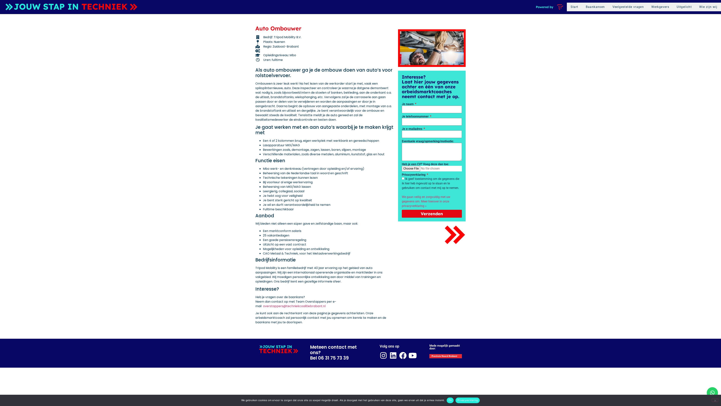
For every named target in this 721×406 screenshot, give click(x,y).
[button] (712, 392)
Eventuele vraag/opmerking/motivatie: (428, 141)
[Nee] (715, 400)
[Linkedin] (393, 355)
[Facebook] (403, 355)
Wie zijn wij (708, 7)
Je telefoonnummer (415, 116)
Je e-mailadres (412, 128)
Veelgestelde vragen (628, 7)
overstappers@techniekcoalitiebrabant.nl (294, 306)
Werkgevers (660, 7)
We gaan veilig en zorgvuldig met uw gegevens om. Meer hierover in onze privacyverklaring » (426, 201)
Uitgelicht (684, 7)
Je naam (408, 104)
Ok (450, 400)
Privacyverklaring (414, 174)
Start (574, 7)
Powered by (544, 7)
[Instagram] (383, 355)
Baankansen (595, 7)
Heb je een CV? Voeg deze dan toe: (425, 164)
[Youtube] (412, 355)
